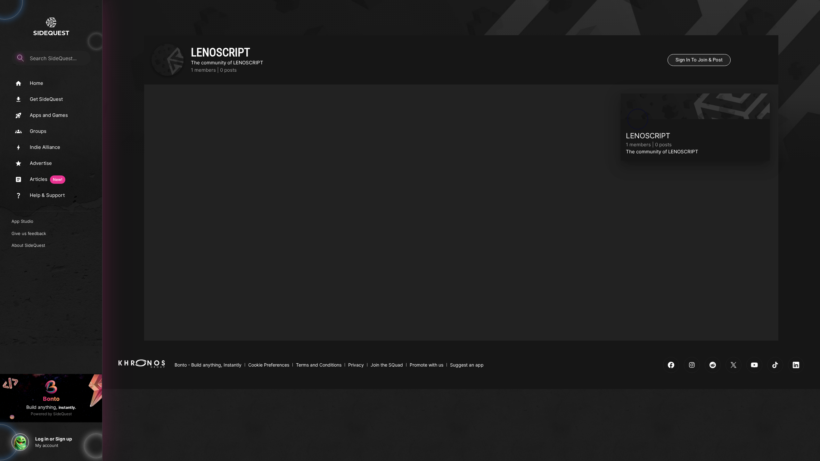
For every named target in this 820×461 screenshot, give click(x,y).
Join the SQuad (387, 365)
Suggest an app (467, 365)
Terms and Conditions (318, 365)
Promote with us (426, 365)
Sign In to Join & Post (699, 60)
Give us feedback (29, 233)
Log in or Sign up (53, 438)
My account (46, 445)
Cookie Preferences (268, 365)
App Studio (22, 221)
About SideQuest (28, 245)
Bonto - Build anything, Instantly (208, 365)
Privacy (356, 365)
